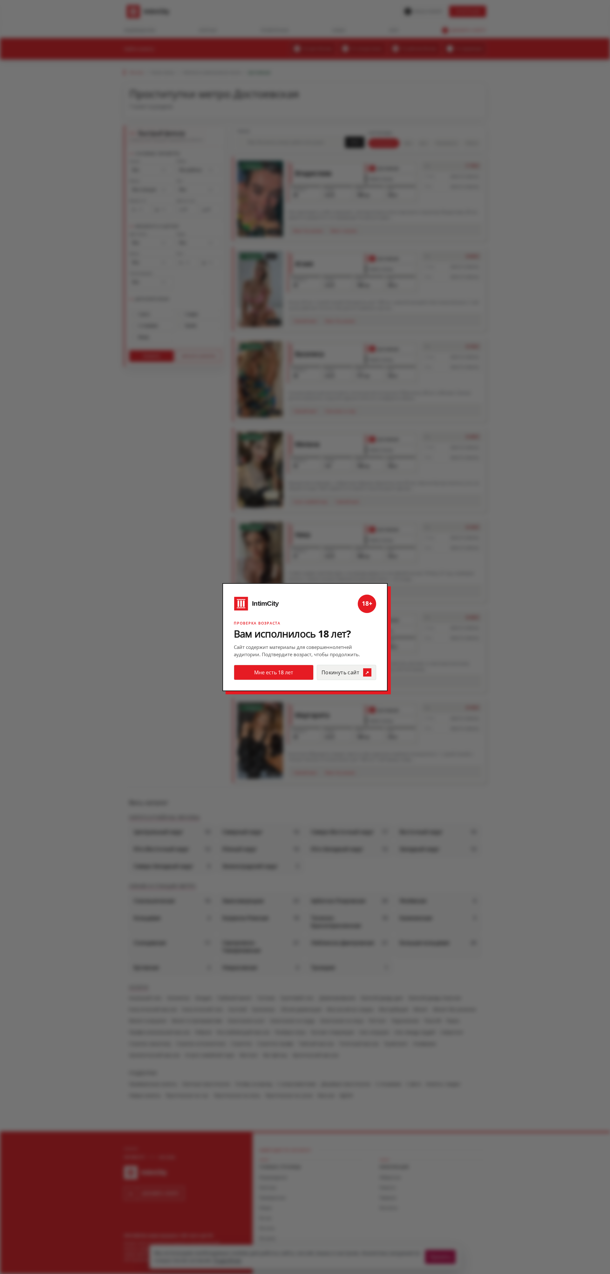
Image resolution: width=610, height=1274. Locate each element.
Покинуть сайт (340, 672)
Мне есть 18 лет (273, 672)
